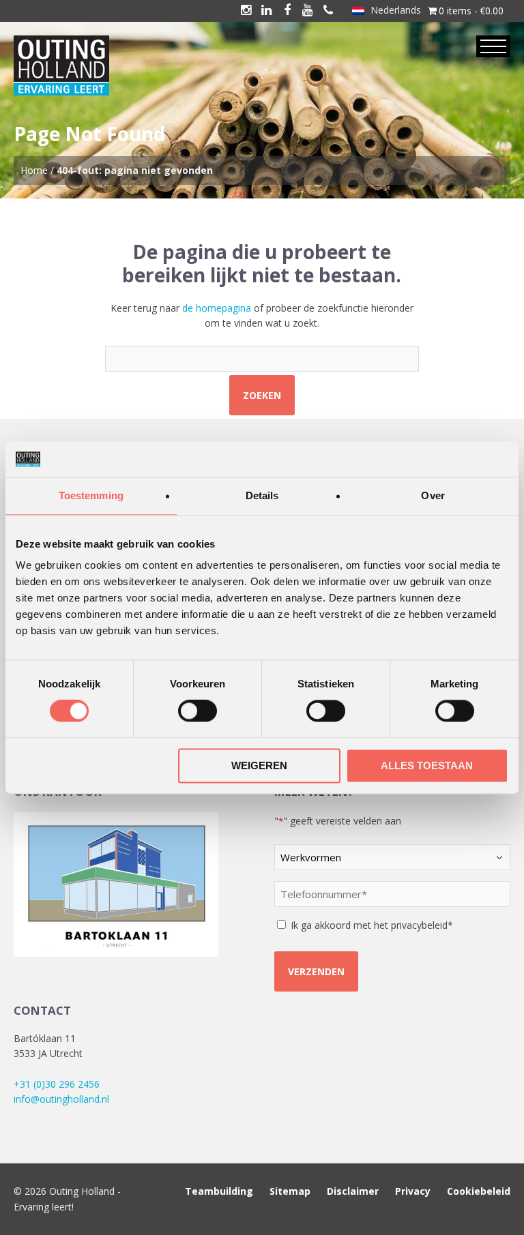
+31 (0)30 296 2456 (57, 1083)
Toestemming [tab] (91, 495)
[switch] (197, 711)
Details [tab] (262, 495)
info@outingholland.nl (61, 1098)
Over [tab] (432, 495)
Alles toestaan (427, 765)
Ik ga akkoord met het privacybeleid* (372, 925)
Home (34, 170)
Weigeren (259, 765)
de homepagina (216, 307)
